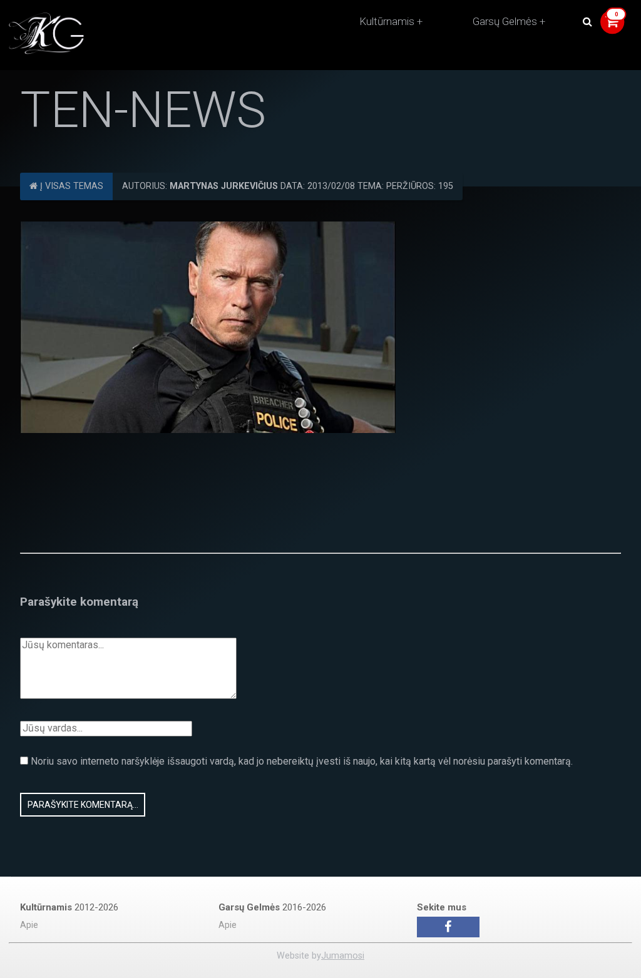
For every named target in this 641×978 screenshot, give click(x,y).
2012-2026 (69, 907)
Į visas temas (70, 186)
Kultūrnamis (386, 21)
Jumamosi (342, 955)
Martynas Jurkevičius (224, 186)
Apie (29, 925)
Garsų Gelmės (505, 21)
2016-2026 (272, 907)
